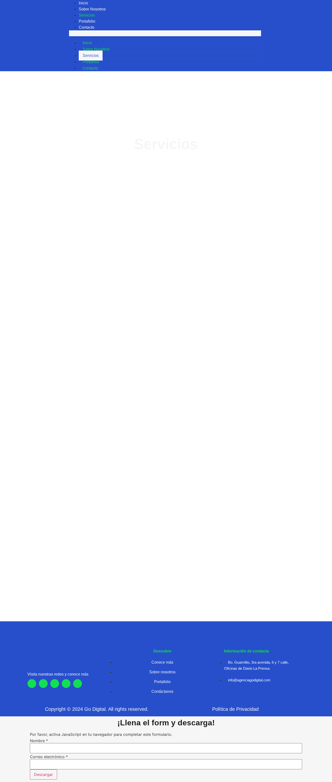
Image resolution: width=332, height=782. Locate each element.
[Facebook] (268, 36)
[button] (165, 33)
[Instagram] (276, 36)
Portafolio (87, 21)
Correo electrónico (49, 757)
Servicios (87, 15)
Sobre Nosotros (92, 9)
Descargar (43, 774)
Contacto (86, 27)
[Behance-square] (301, 36)
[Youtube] (284, 36)
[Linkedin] (292, 36)
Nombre (39, 741)
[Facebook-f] (31, 683)
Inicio (83, 3)
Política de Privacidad (235, 709)
